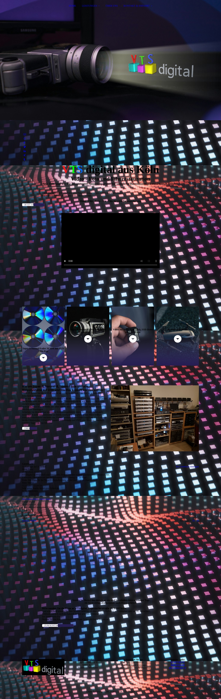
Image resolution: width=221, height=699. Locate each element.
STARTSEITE (177, 662)
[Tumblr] (24, 159)
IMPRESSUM (178, 665)
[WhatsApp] (25, 138)
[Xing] (25, 155)
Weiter (33, 520)
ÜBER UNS (112, 6)
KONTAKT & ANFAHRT (137, 6)
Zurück (25, 520)
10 (193, 520)
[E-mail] (25, 134)
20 (197, 520)
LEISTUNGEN (89, 6)
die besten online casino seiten (36, 499)
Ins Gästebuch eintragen (187, 466)
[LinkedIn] (25, 151)
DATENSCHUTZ (177, 668)
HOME (72, 6)
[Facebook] (24, 142)
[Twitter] (25, 147)
